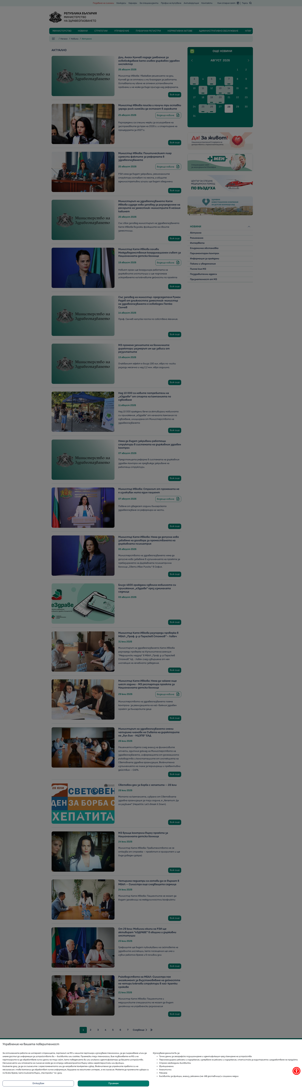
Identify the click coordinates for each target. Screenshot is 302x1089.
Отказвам (38, 1083)
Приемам (113, 1083)
